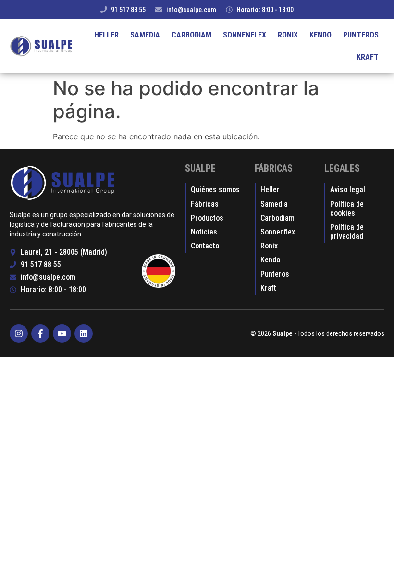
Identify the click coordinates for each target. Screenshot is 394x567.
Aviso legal (347, 189)
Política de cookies (347, 208)
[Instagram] (19, 333)
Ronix (288, 34)
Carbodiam (191, 34)
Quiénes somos (215, 189)
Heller (106, 34)
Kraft (368, 57)
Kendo (320, 34)
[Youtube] (62, 333)
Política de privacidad (347, 231)
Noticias (204, 231)
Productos (207, 217)
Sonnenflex (244, 34)
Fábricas (205, 204)
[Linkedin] (83, 333)
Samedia (145, 34)
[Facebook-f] (40, 333)
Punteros (361, 34)
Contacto (205, 245)
